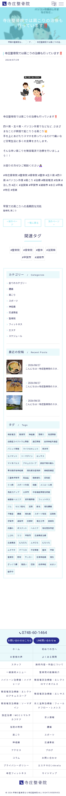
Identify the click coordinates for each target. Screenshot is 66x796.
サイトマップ (49, 773)
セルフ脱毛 (20, 506)
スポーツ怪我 (40, 514)
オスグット (22, 528)
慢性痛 (28, 514)
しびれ (10, 535)
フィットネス (15, 324)
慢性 (52, 557)
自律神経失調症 (51, 441)
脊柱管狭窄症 (48, 528)
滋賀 (31, 506)
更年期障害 (30, 499)
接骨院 (51, 521)
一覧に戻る (33, 223)
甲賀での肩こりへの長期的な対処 (22, 206)
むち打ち (23, 543)
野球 (19, 557)
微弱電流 (11, 434)
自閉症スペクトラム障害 (18, 441)
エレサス (40, 456)
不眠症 (10, 514)
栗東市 (22, 434)
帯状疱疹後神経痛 (15, 470)
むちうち (46, 543)
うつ (19, 535)
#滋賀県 (51, 250)
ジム (10, 506)
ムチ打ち (34, 543)
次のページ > (53, 223)
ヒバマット (12, 456)
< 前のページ (12, 223)
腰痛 (11, 289)
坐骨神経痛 (41, 557)
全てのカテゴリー (18, 283)
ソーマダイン (27, 456)
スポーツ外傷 (23, 485)
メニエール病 (46, 485)
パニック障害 (13, 449)
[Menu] (61, 3)
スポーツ (13, 301)
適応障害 (36, 441)
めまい (53, 564)
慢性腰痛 (48, 506)
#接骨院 (28, 250)
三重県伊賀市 (13, 478)
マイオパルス (13, 463)
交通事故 (13, 312)
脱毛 (38, 506)
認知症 (47, 478)
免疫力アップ (13, 492)
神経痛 (12, 306)
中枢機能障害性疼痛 (41, 492)
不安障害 (34, 550)
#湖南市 (39, 257)
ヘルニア (34, 528)
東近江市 (40, 521)
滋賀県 (53, 514)
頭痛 (35, 485)
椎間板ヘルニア (14, 499)
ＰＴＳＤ (23, 550)
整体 (44, 550)
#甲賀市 (26, 257)
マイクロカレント (30, 449)
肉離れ (10, 528)
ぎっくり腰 (12, 564)
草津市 (45, 449)
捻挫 (33, 564)
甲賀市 (28, 535)
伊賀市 (10, 521)
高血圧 (26, 478)
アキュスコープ (29, 463)
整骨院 (6, 210)
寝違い (24, 564)
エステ (12, 330)
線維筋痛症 (49, 470)
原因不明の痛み (47, 463)
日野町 (30, 521)
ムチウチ (11, 550)
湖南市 (20, 521)
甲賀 (52, 550)
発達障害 (52, 434)
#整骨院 (15, 250)
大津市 (26, 492)
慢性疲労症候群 (33, 470)
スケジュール (15, 336)
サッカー (29, 557)
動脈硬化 (36, 478)
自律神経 (42, 564)
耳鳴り (41, 434)
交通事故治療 (40, 535)
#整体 (39, 250)
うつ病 (10, 485)
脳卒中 (10, 572)
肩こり (13, 210)
